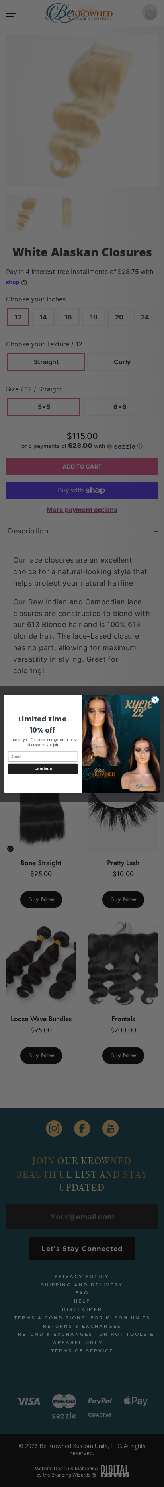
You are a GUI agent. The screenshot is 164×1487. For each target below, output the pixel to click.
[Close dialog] (154, 699)
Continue (43, 768)
